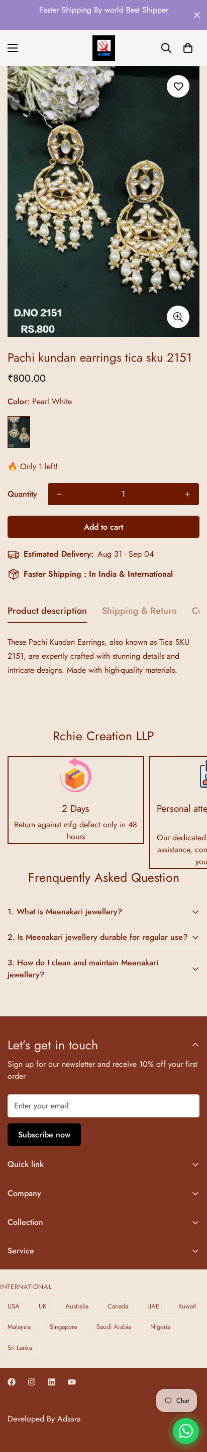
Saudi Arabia (113, 1326)
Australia (76, 1306)
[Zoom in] (178, 317)
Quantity (22, 494)
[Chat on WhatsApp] (186, 1431)
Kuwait (187, 1306)
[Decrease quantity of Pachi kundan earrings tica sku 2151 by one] (59, 494)
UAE (153, 1306)
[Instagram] (32, 1382)
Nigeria (160, 1326)
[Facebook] (12, 1382)
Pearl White (19, 432)
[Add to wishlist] (178, 86)
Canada (118, 1306)
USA (14, 1306)
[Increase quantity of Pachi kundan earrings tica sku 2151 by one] (187, 494)
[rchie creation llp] (103, 48)
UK (42, 1306)
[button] (187, 48)
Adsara (69, 1418)
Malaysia (19, 1326)
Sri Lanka (20, 1347)
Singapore (63, 1326)
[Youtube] (72, 1382)
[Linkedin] (52, 1382)
